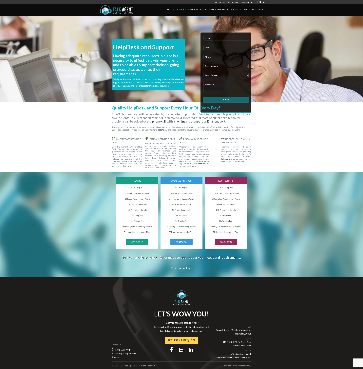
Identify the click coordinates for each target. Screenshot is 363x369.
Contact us (137, 242)
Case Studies (195, 9)
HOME (170, 9)
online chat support (190, 121)
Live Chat (221, 2)
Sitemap (115, 357)
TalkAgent (162, 129)
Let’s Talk (257, 9)
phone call (159, 121)
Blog (247, 9)
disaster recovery (198, 163)
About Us (236, 9)
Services (181, 9)
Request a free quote (181, 340)
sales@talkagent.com (126, 353)
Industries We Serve (216, 9)
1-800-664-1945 (247, 2)
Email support (216, 121)
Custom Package (181, 268)
